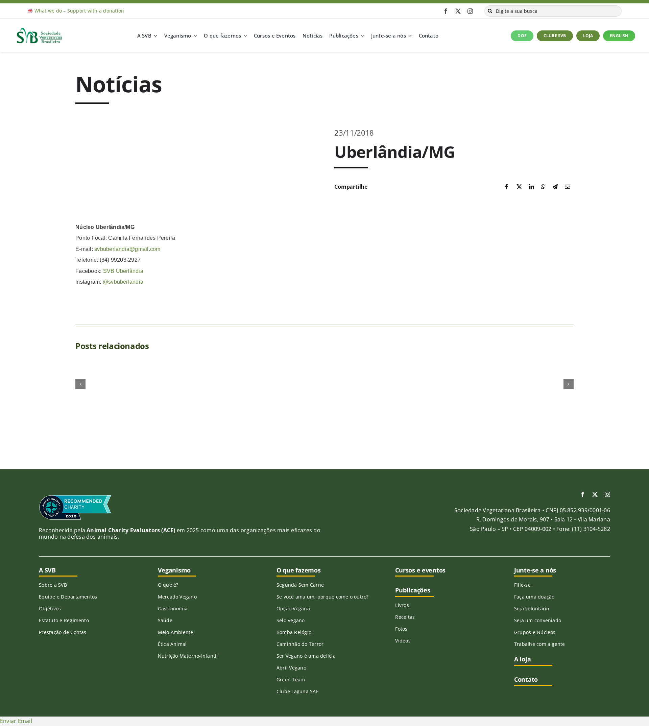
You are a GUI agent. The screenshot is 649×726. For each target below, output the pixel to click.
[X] (519, 187)
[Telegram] (555, 187)
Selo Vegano (291, 620)
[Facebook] (507, 187)
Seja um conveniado (537, 620)
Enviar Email (16, 721)
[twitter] (458, 11)
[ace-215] (75, 497)
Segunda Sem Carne (300, 585)
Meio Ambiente (175, 632)
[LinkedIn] (531, 187)
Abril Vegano (291, 667)
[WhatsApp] (543, 187)
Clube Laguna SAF (297, 691)
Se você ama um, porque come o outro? (323, 596)
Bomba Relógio (294, 632)
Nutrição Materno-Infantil (188, 656)
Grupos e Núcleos (535, 632)
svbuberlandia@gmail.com (127, 249)
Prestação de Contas (63, 632)
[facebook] (446, 11)
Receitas (405, 617)
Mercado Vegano (177, 596)
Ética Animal (172, 644)
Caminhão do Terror (300, 644)
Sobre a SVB (53, 585)
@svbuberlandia (123, 282)
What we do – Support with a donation (79, 10)
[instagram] (470, 11)
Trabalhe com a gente (539, 644)
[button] (80, 384)
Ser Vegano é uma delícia (306, 656)
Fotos (401, 629)
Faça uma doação (534, 596)
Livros (402, 605)
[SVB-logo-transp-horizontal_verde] (39, 29)
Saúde (165, 620)
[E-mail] (567, 187)
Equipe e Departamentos (68, 596)
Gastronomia (173, 608)
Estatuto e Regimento (64, 620)
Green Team (291, 679)
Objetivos (50, 608)
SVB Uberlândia (123, 271)
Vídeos (402, 640)
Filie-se (522, 585)
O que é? (168, 585)
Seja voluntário (531, 608)
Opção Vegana (293, 608)
